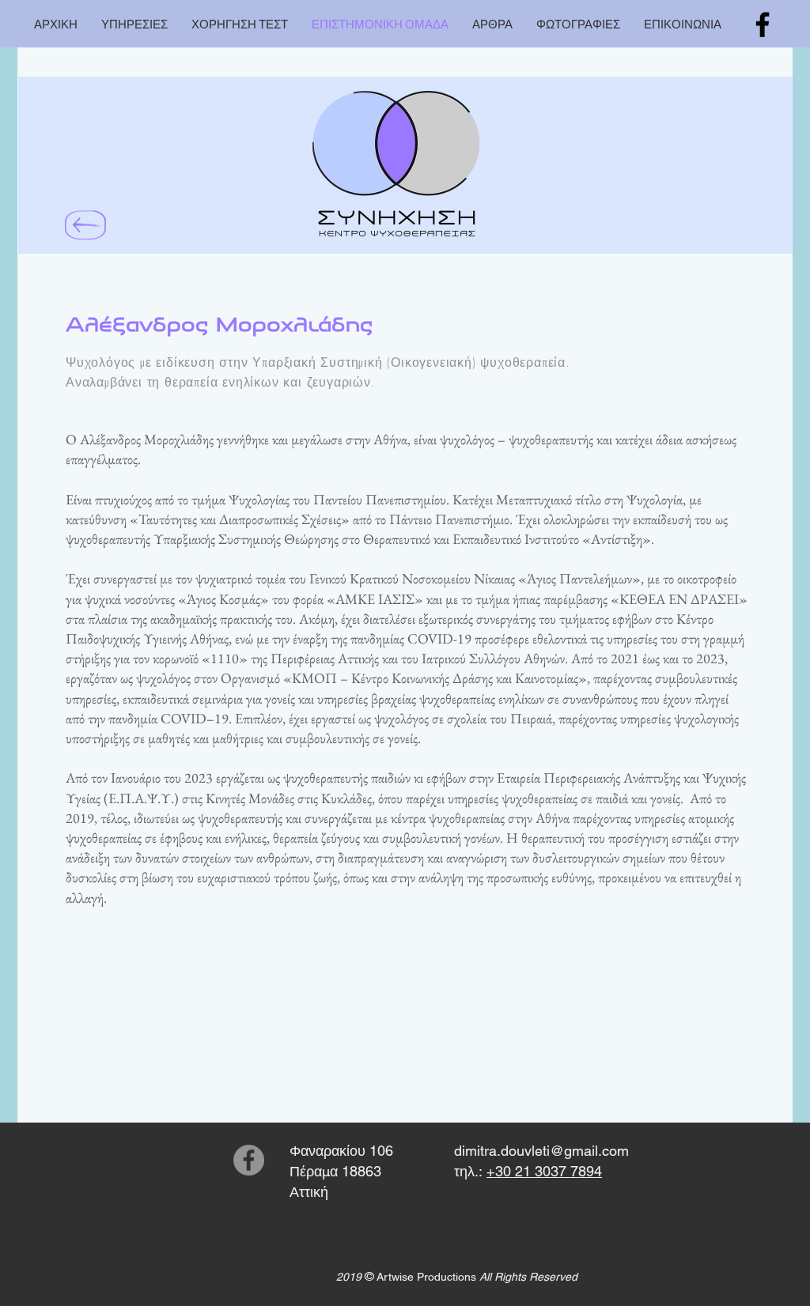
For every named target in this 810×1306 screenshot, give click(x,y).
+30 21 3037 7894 (544, 1171)
